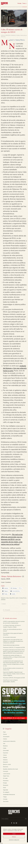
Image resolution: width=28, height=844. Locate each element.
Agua (4, 732)
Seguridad (5, 790)
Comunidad (6, 750)
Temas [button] (24, 3)
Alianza (5, 734)
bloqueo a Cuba (5, 598)
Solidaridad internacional (9, 794)
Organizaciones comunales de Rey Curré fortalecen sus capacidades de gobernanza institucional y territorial (13, 641)
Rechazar (14, 836)
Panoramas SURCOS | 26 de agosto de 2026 (14, 677)
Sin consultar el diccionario (9, 637)
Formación (5, 771)
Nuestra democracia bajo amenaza (11, 645)
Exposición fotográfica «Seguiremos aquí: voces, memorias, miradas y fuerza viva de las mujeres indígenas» (14, 673)
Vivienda (5, 799)
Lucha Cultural (6, 773)
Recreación (5, 785)
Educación (5, 762)
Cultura (5, 755)
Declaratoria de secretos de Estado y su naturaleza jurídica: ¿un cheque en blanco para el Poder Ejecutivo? (14, 657)
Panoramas (5, 780)
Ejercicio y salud (7, 764)
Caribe (4, 748)
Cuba (10, 598)
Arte (4, 743)
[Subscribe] (25, 818)
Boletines (5, 746)
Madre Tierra (6, 776)
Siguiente (24, 604)
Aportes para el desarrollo (9, 741)
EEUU (13, 598)
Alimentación (6, 736)
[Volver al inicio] (4, 3)
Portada (19, 3)
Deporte (5, 757)
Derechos (5, 760)
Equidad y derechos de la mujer (10, 769)
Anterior (4, 604)
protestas (3, 599)
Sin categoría (6, 792)
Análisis (18, 35)
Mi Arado (5, 778)
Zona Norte (5, 801)
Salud (4, 787)
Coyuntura (5, 753)
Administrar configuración (14, 840)
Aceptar (14, 833)
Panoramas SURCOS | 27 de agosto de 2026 (14, 647)
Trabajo (5, 797)
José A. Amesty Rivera (21, 598)
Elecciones (5, 766)
